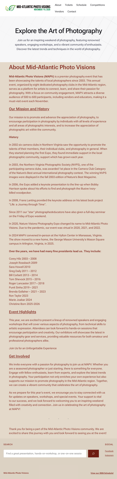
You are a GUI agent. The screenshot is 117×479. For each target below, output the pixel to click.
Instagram (109, 455)
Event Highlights (22, 312)
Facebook (109, 451)
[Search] (93, 453)
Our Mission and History (29, 109)
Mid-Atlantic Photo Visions (16, 473)
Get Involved (19, 356)
